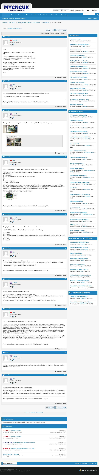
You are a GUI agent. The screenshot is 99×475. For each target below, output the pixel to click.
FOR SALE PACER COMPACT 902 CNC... (81, 286)
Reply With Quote (61, 77)
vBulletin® (8, 469)
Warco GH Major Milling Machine (79, 258)
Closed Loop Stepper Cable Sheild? (79, 182)
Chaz (82, 271)
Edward (83, 255)
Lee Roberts (86, 145)
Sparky (84, 57)
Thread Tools (44, 33)
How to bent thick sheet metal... (78, 77)
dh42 (84, 159)
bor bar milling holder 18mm (77, 88)
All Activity (5, 18)
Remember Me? (79, 10)
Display (63, 33)
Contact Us (78, 463)
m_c (84, 41)
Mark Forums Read (20, 18)
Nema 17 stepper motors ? (77, 230)
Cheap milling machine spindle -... (79, 71)
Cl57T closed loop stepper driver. (79, 93)
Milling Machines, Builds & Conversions (29, 22)
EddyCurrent (86, 189)
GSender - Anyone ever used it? (79, 66)
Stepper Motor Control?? (77, 168)
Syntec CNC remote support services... (81, 302)
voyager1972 (86, 139)
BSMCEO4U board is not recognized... (80, 194)
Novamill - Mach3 (14, 28)
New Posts (11, 18)
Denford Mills (46, 22)
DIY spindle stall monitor (76, 120)
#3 (65, 110)
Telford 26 (83, 298)
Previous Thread (30, 413)
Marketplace (55, 15)
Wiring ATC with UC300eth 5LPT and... (80, 137)
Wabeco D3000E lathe (76, 253)
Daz (84, 117)
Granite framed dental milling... (78, 175)
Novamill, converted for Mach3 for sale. (23, 448)
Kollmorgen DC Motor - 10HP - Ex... (79, 269)
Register (94, 10)
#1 (65, 36)
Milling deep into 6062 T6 (76, 201)
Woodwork (46, 15)
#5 (65, 214)
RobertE (83, 282)
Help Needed (73, 187)
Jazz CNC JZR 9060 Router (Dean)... (80, 280)
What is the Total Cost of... (77, 104)
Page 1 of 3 (50, 30)
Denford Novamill (16, 430)
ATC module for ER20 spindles (78, 115)
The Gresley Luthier (88, 152)
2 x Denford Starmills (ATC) (77, 55)
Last (64, 30)
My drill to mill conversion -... (78, 82)
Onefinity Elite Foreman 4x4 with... (79, 61)
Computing (64, 15)
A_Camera (85, 79)
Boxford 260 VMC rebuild (77, 126)
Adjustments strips (75, 39)
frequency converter (75, 50)
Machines (21, 15)
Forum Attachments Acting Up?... (79, 157)
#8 (65, 308)
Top (95, 463)
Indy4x (85, 106)
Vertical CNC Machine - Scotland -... (79, 247)
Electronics (29, 15)
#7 (65, 279)
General (13, 15)
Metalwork (38, 15)
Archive (91, 463)
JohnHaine (85, 68)
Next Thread (39, 413)
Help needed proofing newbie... (78, 150)
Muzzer (84, 95)
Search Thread (54, 33)
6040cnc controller (75, 207)
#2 (65, 80)
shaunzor (85, 62)
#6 (65, 248)
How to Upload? (74, 144)
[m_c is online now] (6, 86)
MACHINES (12, 22)
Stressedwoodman (88, 214)
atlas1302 (85, 51)
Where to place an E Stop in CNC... (79, 219)
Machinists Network (88, 470)
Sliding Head (86, 177)
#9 (65, 352)
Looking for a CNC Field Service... (79, 296)
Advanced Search (92, 18)
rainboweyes (84, 288)
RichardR (85, 209)
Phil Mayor (86, 184)
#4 (65, 156)
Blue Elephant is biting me (77, 163)
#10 (65, 374)
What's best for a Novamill (11, 454)
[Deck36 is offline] (6, 42)
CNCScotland (84, 249)
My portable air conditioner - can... (79, 99)
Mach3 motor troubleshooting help (79, 44)
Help (88, 10)
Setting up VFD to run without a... (79, 212)
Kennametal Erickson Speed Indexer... (80, 275)
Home (6, 15)
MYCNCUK (85, 463)
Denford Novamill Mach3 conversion (24, 442)
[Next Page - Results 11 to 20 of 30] (61, 30)
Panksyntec (84, 304)
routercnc (85, 73)
